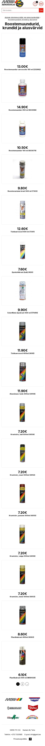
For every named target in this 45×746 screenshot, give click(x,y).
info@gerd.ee (35, 734)
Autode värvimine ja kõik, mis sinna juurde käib (22, 17)
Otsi (41, 10)
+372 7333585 (16, 734)
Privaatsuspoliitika (20, 739)
